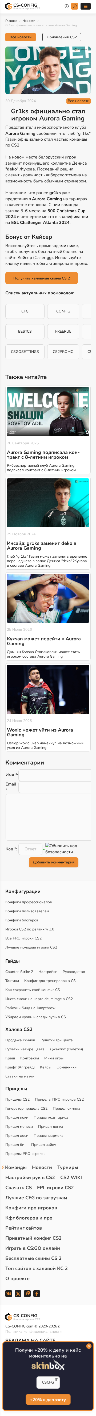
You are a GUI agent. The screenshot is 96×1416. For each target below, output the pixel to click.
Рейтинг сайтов (23, 1228)
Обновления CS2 (62, 37)
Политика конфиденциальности (33, 1331)
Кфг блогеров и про (29, 1218)
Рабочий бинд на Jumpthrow (30, 1007)
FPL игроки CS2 (55, 1187)
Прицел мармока (48, 1135)
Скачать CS (18, 1187)
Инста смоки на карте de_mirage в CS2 (39, 998)
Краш (10, 1058)
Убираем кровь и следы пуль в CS (35, 1017)
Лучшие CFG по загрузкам (36, 1197)
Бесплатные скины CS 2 (33, 1258)
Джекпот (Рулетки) (66, 1049)
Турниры (67, 1167)
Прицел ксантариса (51, 1117)
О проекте (17, 1278)
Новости (28, 21)
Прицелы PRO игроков (25, 1153)
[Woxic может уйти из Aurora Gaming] (48, 689)
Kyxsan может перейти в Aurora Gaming (44, 641)
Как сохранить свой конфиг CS (32, 989)
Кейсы (45, 1067)
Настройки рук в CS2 (30, 1177)
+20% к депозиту (48, 1400)
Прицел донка (50, 1126)
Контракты (29, 1058)
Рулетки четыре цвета (25, 1049)
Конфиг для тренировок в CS (50, 980)
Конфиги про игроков (31, 1208)
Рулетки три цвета (57, 1040)
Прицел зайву (43, 1144)
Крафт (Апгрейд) (20, 1067)
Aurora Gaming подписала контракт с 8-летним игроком (43, 455)
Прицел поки (16, 1117)
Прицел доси (16, 1135)
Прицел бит (15, 1144)
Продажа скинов (20, 1040)
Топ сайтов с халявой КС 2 (36, 1268)
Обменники (67, 1067)
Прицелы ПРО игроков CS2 (59, 1099)
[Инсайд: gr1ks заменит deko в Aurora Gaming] (48, 503)
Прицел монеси (19, 1126)
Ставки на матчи (19, 1076)
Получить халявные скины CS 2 (41, 278)
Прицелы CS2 (17, 1099)
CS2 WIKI (71, 1177)
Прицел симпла (66, 1108)
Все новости (20, 37)
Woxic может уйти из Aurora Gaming (40, 732)
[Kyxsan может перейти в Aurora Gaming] (48, 598)
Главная (11, 21)
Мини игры (53, 1058)
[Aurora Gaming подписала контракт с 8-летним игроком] (48, 411)
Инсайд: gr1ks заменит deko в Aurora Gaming (41, 545)
